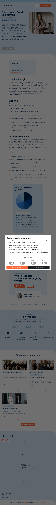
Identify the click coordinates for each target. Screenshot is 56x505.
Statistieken (33, 260)
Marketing (44, 260)
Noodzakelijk (11, 260)
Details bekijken (28, 257)
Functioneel (22, 260)
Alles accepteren (17, 267)
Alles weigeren (39, 267)
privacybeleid (44, 252)
